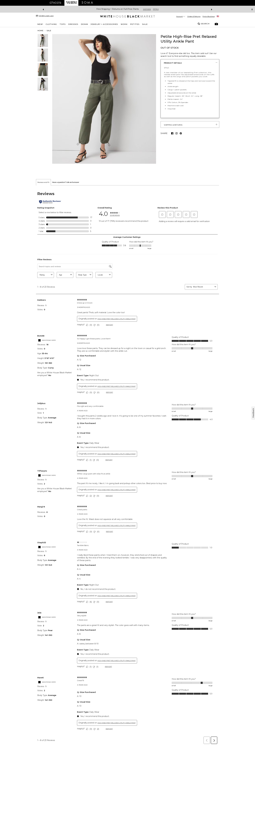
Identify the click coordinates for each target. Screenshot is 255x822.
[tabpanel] (127, 465)
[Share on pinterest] (181, 133)
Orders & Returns (193, 16)
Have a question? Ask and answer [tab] (65, 182)
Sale (49, 31)
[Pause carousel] (252, 9)
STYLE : (167, 68)
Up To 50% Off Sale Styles (117, 9)
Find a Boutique (209, 16)
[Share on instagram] (176, 133)
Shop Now (138, 9)
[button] (216, 23)
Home (40, 31)
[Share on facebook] (172, 133)
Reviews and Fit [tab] (43, 182)
